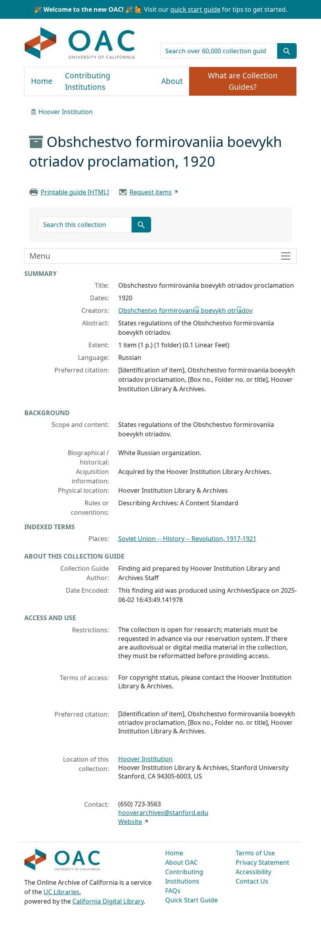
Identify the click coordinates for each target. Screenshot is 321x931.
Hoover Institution (65, 111)
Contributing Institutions (87, 81)
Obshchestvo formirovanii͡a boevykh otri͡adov (185, 310)
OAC (80, 43)
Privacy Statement (262, 862)
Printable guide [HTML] (75, 192)
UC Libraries (61, 891)
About (172, 81)
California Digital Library (108, 901)
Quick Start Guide (191, 900)
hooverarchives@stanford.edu (163, 812)
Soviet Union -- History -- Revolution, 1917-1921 (187, 538)
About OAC (181, 862)
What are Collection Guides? (243, 81)
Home (41, 81)
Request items (151, 192)
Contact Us (252, 881)
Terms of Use (255, 853)
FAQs (172, 890)
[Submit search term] (287, 51)
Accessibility (253, 871)
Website (130, 821)
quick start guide (195, 9)
